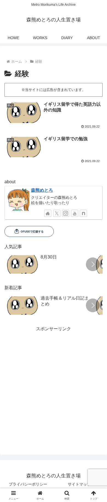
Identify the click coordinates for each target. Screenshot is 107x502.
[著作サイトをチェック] (47, 213)
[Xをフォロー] (56, 213)
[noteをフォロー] (83, 213)
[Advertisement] (53, 386)
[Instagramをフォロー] (65, 213)
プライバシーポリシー (28, 484)
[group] (48, 265)
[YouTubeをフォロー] (74, 213)
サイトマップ (79, 484)
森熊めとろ (42, 190)
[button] (93, 264)
